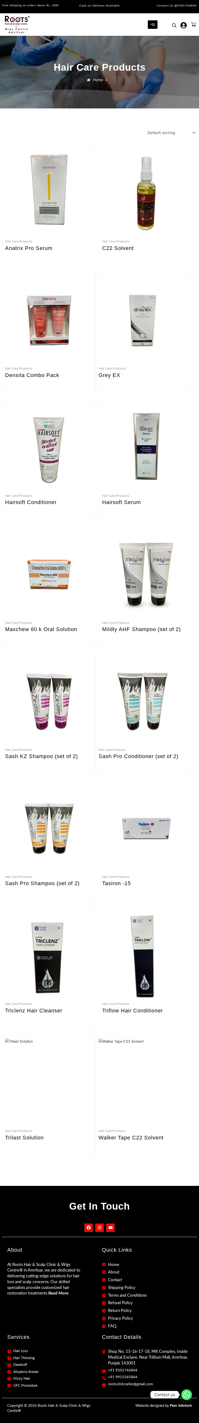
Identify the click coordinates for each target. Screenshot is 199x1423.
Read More (58, 1293)
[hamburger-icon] (153, 24)
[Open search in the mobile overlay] (174, 25)
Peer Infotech (181, 1406)
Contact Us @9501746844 (177, 5)
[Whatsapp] (186, 1394)
